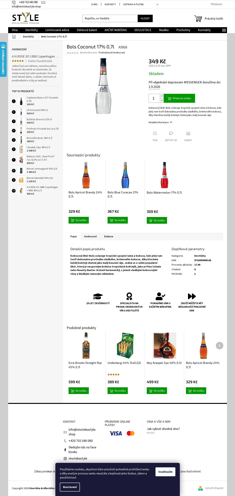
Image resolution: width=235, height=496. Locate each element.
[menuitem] (14, 30)
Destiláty (200, 256)
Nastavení (70, 487)
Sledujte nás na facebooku (82, 449)
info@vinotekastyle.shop (82, 432)
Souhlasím (165, 472)
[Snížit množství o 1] (162, 100)
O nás (94, 4)
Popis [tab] (73, 236)
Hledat (145, 18)
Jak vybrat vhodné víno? (163, 429)
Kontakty (110, 4)
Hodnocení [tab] (90, 236)
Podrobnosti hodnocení (112, 53)
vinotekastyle (78, 458)
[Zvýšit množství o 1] (162, 96)
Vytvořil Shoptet (214, 488)
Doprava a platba (133, 4)
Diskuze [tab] (108, 236)
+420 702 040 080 (81, 440)
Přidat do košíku (182, 98)
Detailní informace (159, 122)
